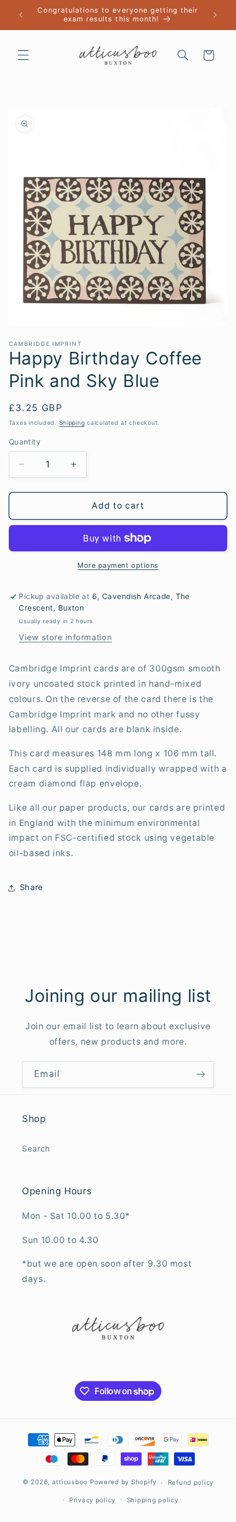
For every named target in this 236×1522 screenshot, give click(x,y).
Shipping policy (152, 1500)
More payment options (118, 565)
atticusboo (70, 1482)
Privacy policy (92, 1500)
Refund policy (191, 1482)
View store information (65, 637)
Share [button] (31, 887)
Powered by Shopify (123, 1482)
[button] (23, 55)
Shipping (72, 422)
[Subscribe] (200, 1074)
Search (36, 1149)
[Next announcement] (215, 15)
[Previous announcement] (21, 15)
